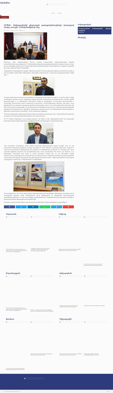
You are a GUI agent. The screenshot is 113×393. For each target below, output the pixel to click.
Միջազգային (65, 319)
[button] (9, 206)
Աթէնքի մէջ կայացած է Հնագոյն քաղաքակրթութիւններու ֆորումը (91, 354)
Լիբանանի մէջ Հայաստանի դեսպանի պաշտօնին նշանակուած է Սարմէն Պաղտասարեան (70, 250)
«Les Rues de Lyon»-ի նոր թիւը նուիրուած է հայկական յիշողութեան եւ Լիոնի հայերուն (93, 264)
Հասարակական (15, 30)
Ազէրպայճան (65, 273)
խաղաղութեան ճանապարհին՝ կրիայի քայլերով (94, 29)
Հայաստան (11, 214)
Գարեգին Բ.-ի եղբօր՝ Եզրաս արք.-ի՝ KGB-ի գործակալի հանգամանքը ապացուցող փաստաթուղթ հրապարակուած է (40, 249)
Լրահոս (53, 13)
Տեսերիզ (60, 13)
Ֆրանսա (10, 319)
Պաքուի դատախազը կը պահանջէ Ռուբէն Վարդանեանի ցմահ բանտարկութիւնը (68, 306)
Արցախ (7, 30)
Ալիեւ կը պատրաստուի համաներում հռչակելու (94, 305)
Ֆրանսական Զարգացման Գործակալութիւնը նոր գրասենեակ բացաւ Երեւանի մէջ (41, 354)
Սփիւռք (62, 214)
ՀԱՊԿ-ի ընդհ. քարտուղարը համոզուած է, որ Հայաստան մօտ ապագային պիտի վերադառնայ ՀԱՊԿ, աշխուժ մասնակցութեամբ (16, 250)
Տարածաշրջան (13, 273)
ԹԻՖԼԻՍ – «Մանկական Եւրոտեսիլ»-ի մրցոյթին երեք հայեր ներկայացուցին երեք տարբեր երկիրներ (42, 310)
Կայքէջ (108, 391)
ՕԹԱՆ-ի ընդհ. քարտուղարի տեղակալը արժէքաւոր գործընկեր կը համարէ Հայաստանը (70, 354)
